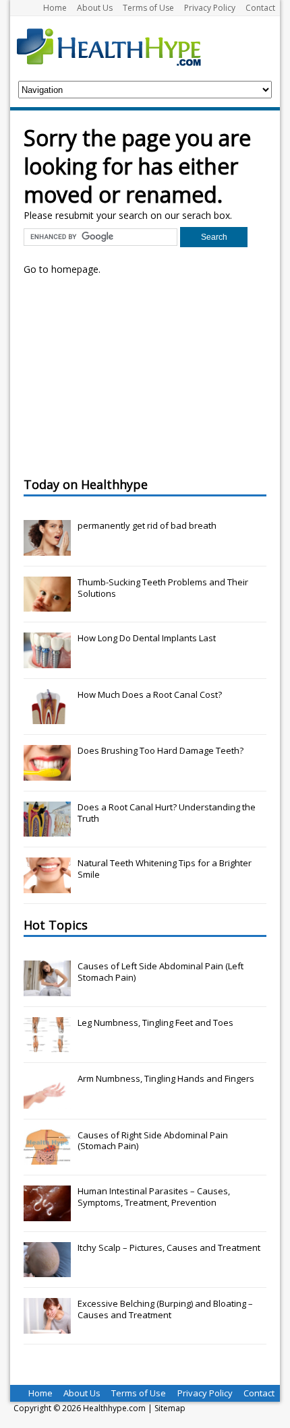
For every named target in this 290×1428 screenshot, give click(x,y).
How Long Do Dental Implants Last (147, 638)
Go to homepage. (62, 269)
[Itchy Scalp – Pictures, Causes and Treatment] (47, 1270)
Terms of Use (148, 7)
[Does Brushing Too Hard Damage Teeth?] (47, 773)
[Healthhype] (118, 46)
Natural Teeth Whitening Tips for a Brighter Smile (165, 868)
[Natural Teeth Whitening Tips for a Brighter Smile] (47, 886)
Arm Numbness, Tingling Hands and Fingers (166, 1078)
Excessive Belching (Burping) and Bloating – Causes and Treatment (165, 1309)
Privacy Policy (209, 7)
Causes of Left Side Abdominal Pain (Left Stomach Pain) (160, 971)
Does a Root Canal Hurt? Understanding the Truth (167, 812)
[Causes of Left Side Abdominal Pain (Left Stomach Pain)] (47, 989)
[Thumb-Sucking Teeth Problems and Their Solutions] (47, 604)
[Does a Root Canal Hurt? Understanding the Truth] (47, 829)
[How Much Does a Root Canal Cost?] (47, 717)
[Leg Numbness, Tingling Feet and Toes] (47, 1045)
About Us (95, 7)
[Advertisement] (125, 374)
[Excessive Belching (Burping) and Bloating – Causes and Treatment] (47, 1326)
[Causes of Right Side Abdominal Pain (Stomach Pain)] (47, 1157)
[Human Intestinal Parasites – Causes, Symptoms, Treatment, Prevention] (47, 1214)
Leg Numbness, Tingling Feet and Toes (155, 1022)
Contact (260, 7)
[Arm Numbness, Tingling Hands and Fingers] (47, 1101)
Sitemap (169, 1408)
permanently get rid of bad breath (147, 525)
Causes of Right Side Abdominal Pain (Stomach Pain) (153, 1141)
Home (55, 7)
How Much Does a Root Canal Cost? (150, 694)
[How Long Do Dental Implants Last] (47, 661)
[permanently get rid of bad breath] (47, 548)
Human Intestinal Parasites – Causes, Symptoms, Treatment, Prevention (154, 1196)
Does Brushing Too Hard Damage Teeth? (160, 750)
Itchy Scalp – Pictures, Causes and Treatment (169, 1247)
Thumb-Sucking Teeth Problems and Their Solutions (163, 587)
